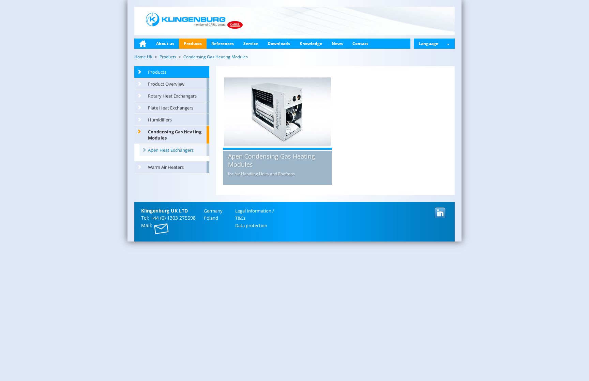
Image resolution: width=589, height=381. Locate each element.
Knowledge (311, 43)
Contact (360, 43)
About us (165, 43)
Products (193, 43)
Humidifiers (160, 120)
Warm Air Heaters (166, 167)
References (222, 43)
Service (250, 43)
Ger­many (213, 211)
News (337, 43)
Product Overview (166, 84)
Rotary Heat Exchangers (172, 96)
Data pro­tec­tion (251, 225)
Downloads (279, 43)
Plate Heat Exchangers (170, 108)
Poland (211, 218)
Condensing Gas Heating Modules (174, 135)
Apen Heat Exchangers (171, 150)
